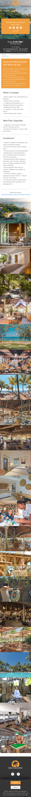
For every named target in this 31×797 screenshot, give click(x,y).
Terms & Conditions (15, 778)
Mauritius (3, 54)
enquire (8, 51)
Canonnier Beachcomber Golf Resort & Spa (15, 194)
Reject (15, 787)
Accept (15, 782)
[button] (3, 3)
